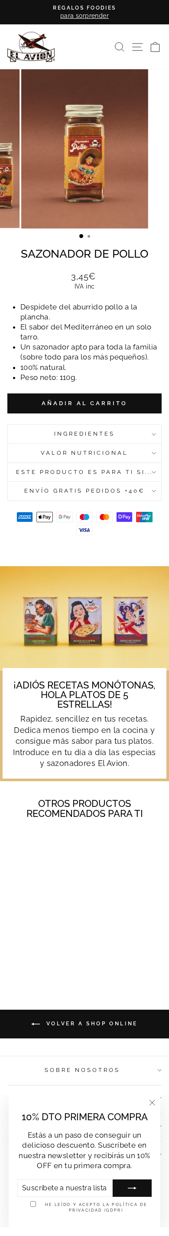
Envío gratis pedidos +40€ (84, 490)
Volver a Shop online (90, 1024)
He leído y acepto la (96, 1207)
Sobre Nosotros (82, 1070)
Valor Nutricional (84, 453)
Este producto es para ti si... (84, 472)
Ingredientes (84, 433)
